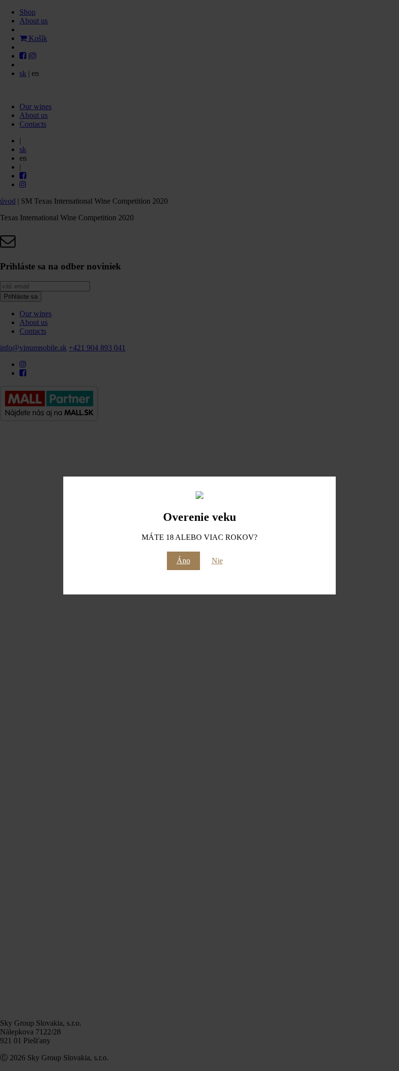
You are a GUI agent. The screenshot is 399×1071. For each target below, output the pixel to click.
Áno (183, 560)
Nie (217, 560)
